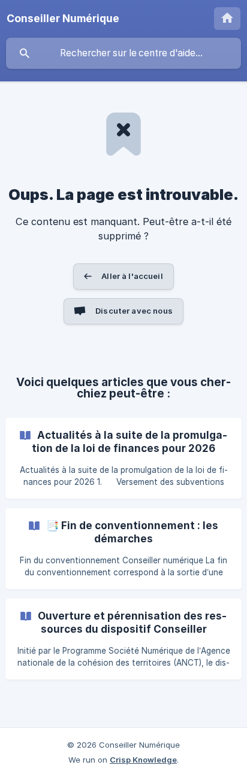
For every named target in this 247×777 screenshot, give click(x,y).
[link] (123, 458)
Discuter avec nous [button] (134, 310)
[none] (63, 18)
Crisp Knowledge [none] (143, 759)
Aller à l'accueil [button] (132, 276)
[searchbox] (123, 53)
